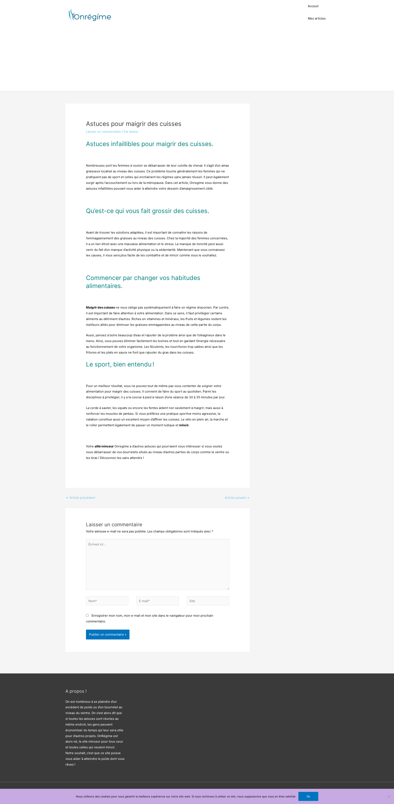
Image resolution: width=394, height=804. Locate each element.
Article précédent (80, 498)
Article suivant (237, 498)
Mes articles (317, 18)
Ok (308, 796)
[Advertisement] (197, 60)
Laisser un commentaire (103, 132)
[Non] (389, 796)
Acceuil (313, 6)
